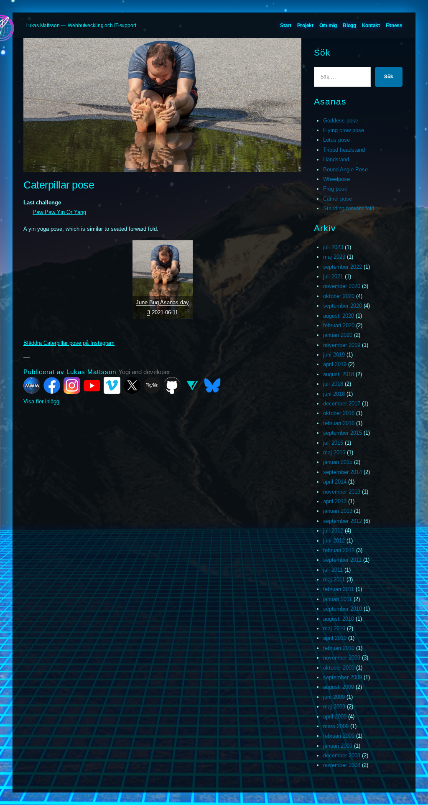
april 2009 (334, 716)
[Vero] (192, 385)
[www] (31, 385)
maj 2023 (334, 257)
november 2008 (341, 765)
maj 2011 (334, 579)
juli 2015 (333, 443)
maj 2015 (334, 452)
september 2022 (342, 267)
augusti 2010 (338, 619)
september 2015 (342, 433)
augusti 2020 (338, 316)
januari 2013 (337, 511)
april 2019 (334, 364)
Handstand (336, 159)
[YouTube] (92, 385)
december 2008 (341, 755)
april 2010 (334, 638)
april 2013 (334, 501)
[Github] (172, 385)
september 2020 (342, 306)
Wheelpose (336, 179)
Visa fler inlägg (41, 401)
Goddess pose (340, 120)
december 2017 (341, 403)
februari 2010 (338, 648)
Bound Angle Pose (345, 169)
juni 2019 (334, 355)
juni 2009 (334, 697)
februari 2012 (338, 550)
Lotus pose (336, 140)
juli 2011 (333, 570)
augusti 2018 (338, 374)
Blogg (349, 25)
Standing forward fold (348, 208)
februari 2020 (338, 325)
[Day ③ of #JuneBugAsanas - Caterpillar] (162, 279)
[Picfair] (152, 385)
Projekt (305, 25)
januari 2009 (337, 746)
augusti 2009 (338, 687)
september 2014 (342, 472)
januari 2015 (337, 462)
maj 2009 (334, 706)
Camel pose (337, 199)
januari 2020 (337, 335)
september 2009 (342, 677)
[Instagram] (72, 385)
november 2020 (341, 286)
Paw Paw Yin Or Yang (59, 212)
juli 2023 (333, 247)
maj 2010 (334, 628)
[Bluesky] (212, 385)
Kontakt (371, 25)
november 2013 (341, 492)
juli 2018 (333, 384)
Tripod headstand (344, 150)
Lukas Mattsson (42, 25)
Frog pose (335, 189)
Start (285, 25)
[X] (132, 385)
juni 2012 (334, 541)
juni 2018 (334, 394)
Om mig (328, 25)
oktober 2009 (338, 668)
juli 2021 (333, 276)
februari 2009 (338, 736)
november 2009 (341, 658)
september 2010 (342, 609)
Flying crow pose (343, 130)
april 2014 (334, 482)
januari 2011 (337, 599)
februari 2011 (338, 589)
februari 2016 (338, 423)
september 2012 (342, 521)
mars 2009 (336, 726)
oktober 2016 (338, 413)
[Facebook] (51, 385)
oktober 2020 (338, 296)
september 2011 (342, 560)
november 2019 (341, 345)
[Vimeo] (112, 385)
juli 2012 (333, 530)
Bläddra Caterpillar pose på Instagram (69, 343)
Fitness (394, 25)
